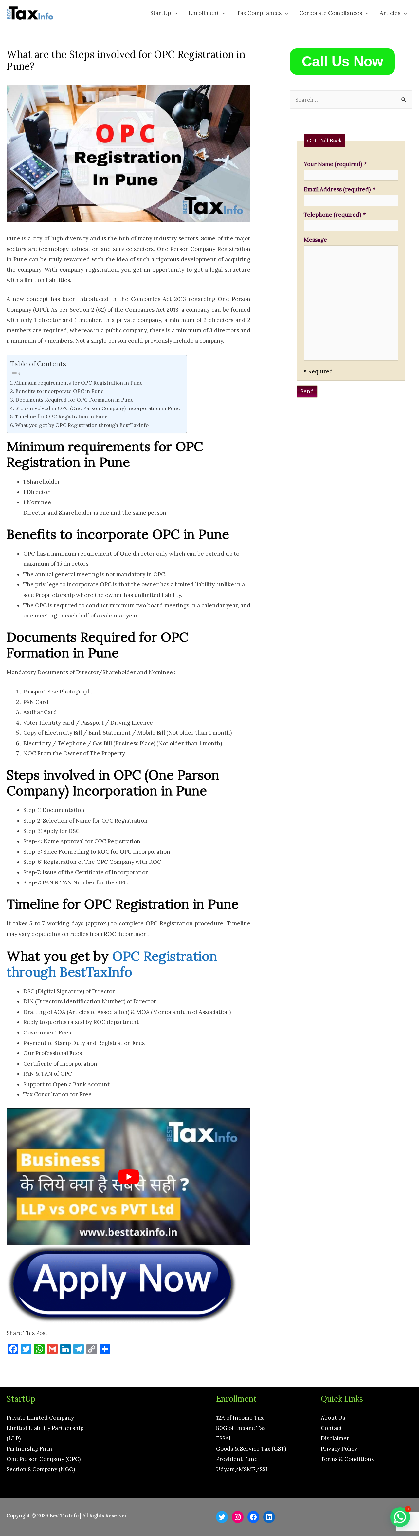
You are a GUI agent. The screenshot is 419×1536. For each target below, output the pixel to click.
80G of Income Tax (241, 1428)
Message (315, 239)
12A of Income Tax (240, 1417)
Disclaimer (335, 1438)
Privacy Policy (339, 1448)
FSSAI (223, 1438)
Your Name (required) (335, 164)
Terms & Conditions (347, 1459)
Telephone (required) (334, 214)
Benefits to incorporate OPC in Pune (59, 391)
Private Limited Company (40, 1417)
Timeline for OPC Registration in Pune (61, 416)
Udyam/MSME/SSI (241, 1469)
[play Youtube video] (128, 1176)
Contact (331, 1428)
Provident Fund (237, 1459)
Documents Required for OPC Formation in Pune (74, 400)
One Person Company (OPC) (44, 1459)
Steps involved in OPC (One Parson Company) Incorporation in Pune (97, 408)
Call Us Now (342, 61)
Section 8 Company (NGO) (41, 1469)
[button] (400, 1517)
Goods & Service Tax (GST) (251, 1448)
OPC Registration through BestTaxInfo (112, 964)
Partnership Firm (29, 1448)
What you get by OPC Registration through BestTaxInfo (82, 425)
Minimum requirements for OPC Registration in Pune (78, 383)
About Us (333, 1417)
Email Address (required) (339, 189)
